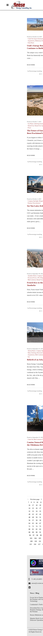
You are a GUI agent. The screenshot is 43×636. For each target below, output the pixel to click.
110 (35, 541)
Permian (30, 203)
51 (40, 517)
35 (40, 511)
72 (29, 526)
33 (33, 511)
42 (36, 514)
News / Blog (34, 593)
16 (29, 505)
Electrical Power (32, 277)
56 (29, 520)
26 (36, 508)
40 (29, 514)
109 (31, 541)
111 (40, 541)
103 (31, 538)
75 (40, 526)
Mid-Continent (32, 279)
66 (36, 523)
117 (39, 544)
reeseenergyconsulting (35, 71)
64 (29, 523)
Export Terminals (38, 38)
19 (40, 505)
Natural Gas (31, 125)
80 (29, 529)
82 (36, 529)
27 (40, 508)
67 (40, 523)
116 (35, 544)
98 (37, 535)
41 (33, 514)
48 (29, 517)
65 (33, 523)
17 (33, 505)
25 (33, 508)
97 (33, 535)
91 (40, 532)
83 (40, 529)
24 (29, 508)
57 (33, 520)
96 (30, 535)
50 (36, 517)
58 (36, 520)
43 (40, 514)
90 (36, 532)
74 (36, 526)
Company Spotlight (33, 201)
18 (36, 505)
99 (41, 535)
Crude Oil (30, 38)
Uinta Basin (31, 42)
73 (33, 526)
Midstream (38, 40)
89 (33, 532)
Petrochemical (36, 203)
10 (37, 502)
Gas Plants (30, 123)
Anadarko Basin (32, 275)
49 (33, 517)
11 (41, 502)
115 (31, 544)
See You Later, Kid (35, 206)
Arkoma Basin (31, 350)
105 (40, 538)
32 (29, 511)
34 (36, 511)
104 (35, 538)
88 (29, 532)
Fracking (33, 353)
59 (40, 520)
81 (33, 529)
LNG (38, 277)
